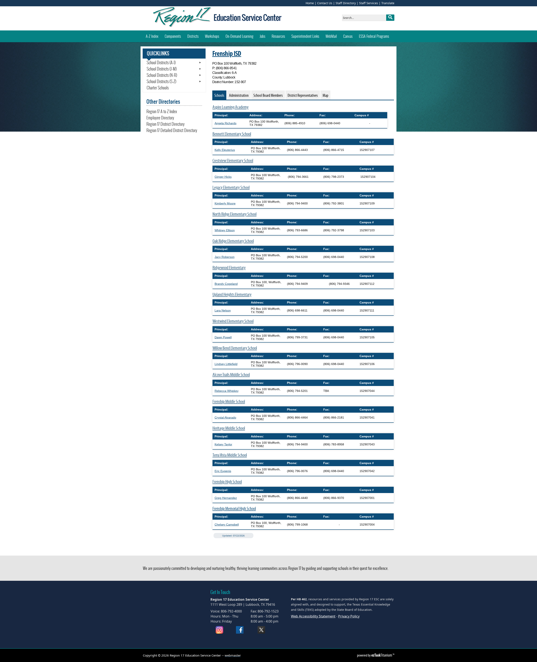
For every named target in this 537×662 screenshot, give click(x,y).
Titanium (382, 655)
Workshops (213, 36)
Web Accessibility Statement (313, 616)
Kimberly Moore (225, 203)
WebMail (333, 36)
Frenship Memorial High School (234, 508)
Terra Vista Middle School (229, 455)
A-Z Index (152, 36)
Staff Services (368, 3)
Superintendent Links (305, 36)
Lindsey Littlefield (226, 364)
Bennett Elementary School (231, 134)
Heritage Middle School (228, 428)
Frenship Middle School (228, 401)
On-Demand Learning (239, 36)
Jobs (262, 36)
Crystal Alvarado (225, 417)
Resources (278, 36)
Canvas (349, 36)
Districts (193, 36)
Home (310, 3)
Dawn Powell (223, 337)
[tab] (219, 95)
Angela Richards (225, 123)
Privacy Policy (349, 616)
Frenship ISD (226, 53)
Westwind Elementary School (233, 321)
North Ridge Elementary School (234, 214)
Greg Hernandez (226, 498)
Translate (387, 3)
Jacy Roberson (225, 257)
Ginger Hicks (223, 176)
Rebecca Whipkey (227, 390)
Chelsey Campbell (227, 524)
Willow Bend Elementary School (234, 348)
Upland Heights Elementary (232, 294)
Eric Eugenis (223, 471)
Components (173, 36)
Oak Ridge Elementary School (233, 241)
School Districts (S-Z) (161, 81)
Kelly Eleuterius (225, 150)
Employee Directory (160, 117)
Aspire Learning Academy (230, 107)
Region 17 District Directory (165, 124)
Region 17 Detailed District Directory (171, 130)
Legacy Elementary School (231, 187)
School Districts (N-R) (162, 75)
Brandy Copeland (226, 283)
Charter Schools (158, 87)
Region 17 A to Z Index (161, 111)
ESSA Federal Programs (374, 36)
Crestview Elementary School (232, 160)
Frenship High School (227, 481)
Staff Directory (346, 3)
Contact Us (324, 3)
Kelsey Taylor (223, 444)
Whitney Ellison (225, 230)
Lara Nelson (223, 310)
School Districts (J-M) (162, 68)
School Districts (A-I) (161, 62)
